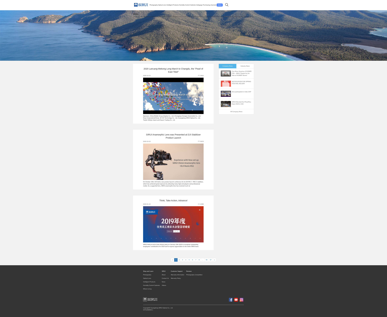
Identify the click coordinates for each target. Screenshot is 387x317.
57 (211, 260)
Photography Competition (194, 275)
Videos (164, 285)
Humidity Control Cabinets (187, 5)
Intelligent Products (172, 5)
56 (206, 260)
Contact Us (165, 278)
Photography (154, 5)
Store (219, 5)
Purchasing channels (209, 5)
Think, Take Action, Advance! (173, 200)
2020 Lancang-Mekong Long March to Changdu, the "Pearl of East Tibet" (173, 70)
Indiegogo (199, 5)
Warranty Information (177, 275)
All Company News (236, 111)
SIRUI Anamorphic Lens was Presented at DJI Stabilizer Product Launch (173, 136)
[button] (226, 5)
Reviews (189, 271)
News (163, 282)
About (163, 275)
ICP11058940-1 (148, 310)
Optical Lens (162, 5)
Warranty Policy (176, 278)
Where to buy (147, 289)
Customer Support (177, 271)
